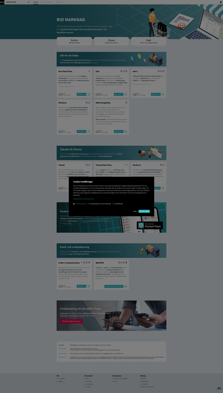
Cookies (84, 199)
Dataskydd (77, 199)
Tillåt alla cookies (144, 211)
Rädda (135, 211)
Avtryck (91, 199)
